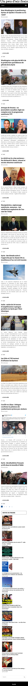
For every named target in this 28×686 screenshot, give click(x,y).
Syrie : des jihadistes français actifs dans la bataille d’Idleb (12, 464)
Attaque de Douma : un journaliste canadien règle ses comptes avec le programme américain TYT (12, 111)
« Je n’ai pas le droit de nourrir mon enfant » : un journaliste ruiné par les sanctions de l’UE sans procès (13, 590)
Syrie (4, 56)
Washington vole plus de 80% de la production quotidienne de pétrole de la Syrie (13, 62)
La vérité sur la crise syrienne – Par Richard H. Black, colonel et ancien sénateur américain (13, 160)
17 (9, 506)
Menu (2, 5)
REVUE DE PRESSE (9, 513)
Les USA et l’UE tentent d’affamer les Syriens (10, 359)
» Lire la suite (5, 53)
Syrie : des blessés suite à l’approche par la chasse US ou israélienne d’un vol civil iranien (14, 257)
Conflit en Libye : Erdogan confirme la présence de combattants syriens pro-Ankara (14, 406)
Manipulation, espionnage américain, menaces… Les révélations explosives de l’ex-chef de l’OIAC (12, 208)
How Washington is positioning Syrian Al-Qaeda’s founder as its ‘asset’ (13, 12)
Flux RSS (14, 684)
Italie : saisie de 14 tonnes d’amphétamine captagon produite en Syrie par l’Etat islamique (11, 307)
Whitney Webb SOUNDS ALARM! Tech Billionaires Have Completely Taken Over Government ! (12, 607)
